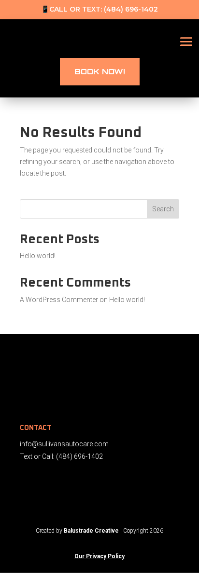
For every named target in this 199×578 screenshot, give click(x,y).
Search (163, 209)
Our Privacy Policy (99, 556)
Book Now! (99, 71)
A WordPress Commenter (59, 299)
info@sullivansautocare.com (64, 444)
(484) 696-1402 (131, 9)
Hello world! (38, 256)
